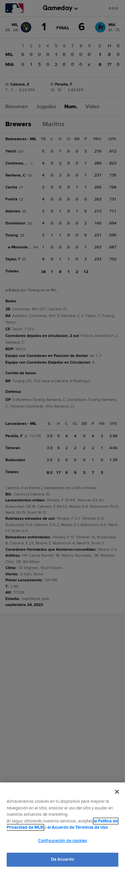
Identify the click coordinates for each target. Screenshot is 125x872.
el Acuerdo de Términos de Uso (77, 827)
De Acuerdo (62, 859)
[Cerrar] (117, 791)
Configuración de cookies (62, 840)
